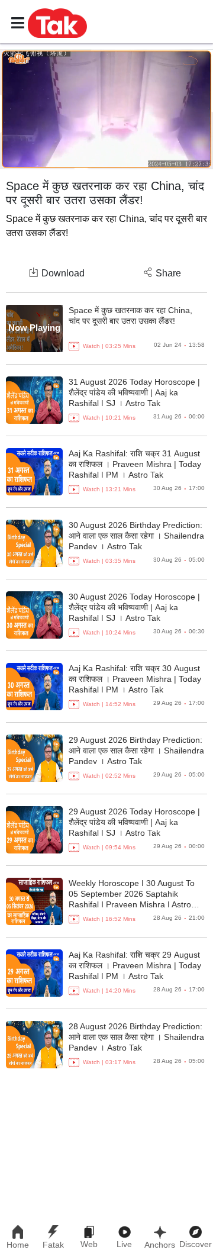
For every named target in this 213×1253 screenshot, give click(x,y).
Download (63, 273)
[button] (57, 22)
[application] (106, 109)
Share (168, 273)
